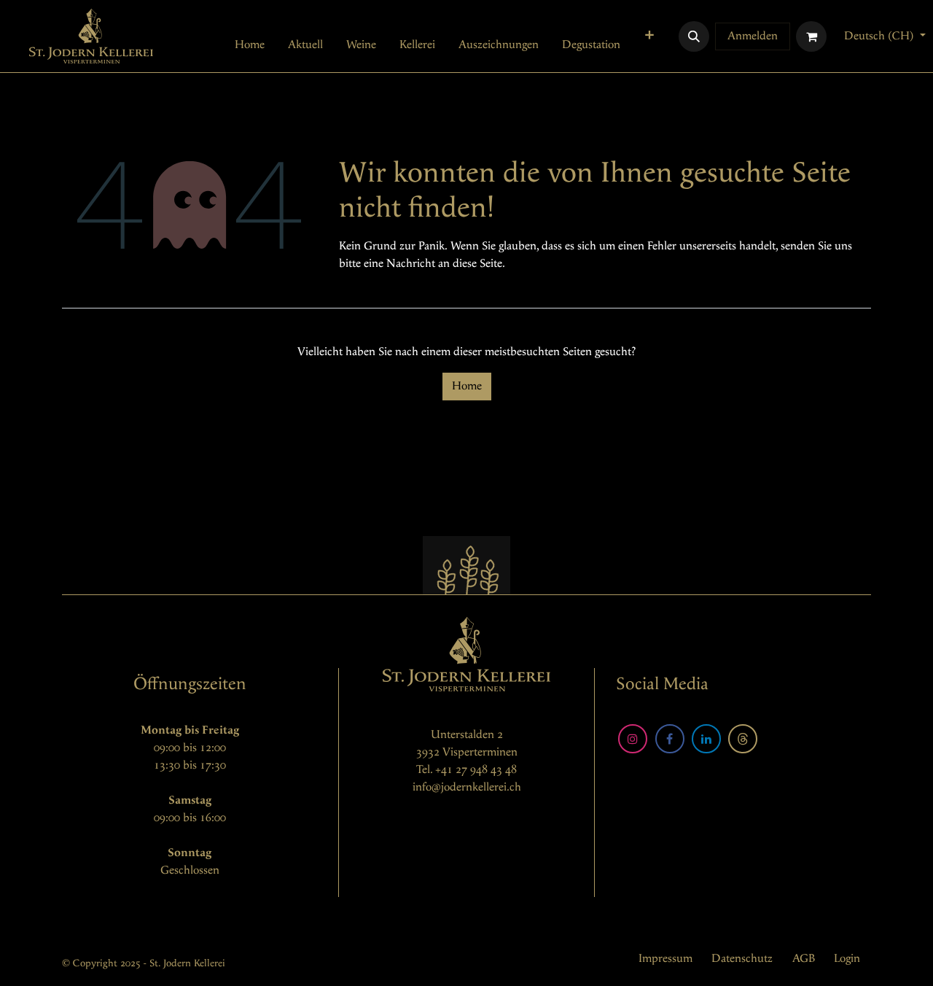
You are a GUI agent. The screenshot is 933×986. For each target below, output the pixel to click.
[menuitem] (249, 45)
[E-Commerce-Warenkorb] (811, 36)
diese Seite (477, 263)
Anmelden (752, 36)
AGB (803, 958)
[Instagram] (632, 738)
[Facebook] (669, 738)
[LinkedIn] (706, 738)
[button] (694, 36)
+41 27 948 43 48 (476, 769)
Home (467, 386)
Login (847, 958)
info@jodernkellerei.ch (467, 787)
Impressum (665, 958)
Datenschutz (742, 958)
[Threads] (742, 738)
